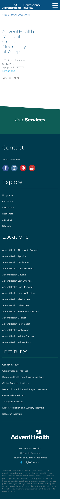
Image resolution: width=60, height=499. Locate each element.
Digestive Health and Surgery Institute (23, 377)
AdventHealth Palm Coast (16, 323)
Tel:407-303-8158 (11, 159)
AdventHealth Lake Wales (16, 305)
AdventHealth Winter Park (16, 342)
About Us (7, 219)
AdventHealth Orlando (14, 317)
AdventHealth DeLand (14, 274)
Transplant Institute (12, 401)
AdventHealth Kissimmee (16, 299)
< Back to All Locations (16, 14)
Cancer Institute (11, 364)
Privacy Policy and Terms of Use (30, 457)
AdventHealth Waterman (15, 330)
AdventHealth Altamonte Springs (20, 250)
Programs (7, 195)
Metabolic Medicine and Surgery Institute (24, 389)
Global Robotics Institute (15, 383)
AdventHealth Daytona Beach (18, 268)
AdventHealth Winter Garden (18, 336)
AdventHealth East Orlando (17, 280)
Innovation (8, 207)
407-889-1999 (10, 78)
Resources (7, 213)
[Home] (21, 5)
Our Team (7, 201)
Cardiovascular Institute (15, 370)
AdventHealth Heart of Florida (18, 293)
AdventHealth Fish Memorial (17, 287)
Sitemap (6, 226)
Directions (8, 70)
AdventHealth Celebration (16, 262)
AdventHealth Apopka (14, 256)
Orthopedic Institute (13, 395)
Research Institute (12, 414)
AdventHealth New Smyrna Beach (20, 311)
